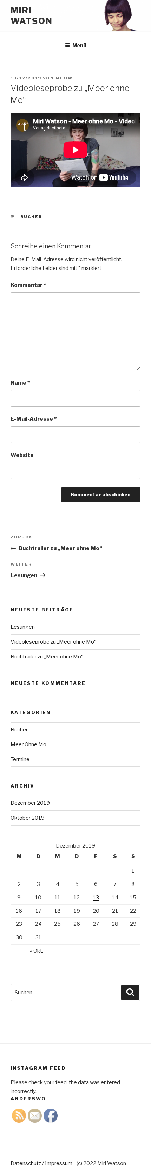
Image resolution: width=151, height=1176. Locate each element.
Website (22, 455)
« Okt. (36, 951)
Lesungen (23, 627)
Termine (20, 759)
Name (20, 383)
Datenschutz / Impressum (41, 1163)
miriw (64, 78)
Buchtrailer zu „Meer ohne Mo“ (47, 656)
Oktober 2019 (28, 818)
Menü (79, 45)
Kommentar (28, 285)
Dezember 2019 (30, 803)
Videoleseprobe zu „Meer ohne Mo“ (53, 642)
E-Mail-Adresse (34, 419)
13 (96, 897)
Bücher (31, 216)
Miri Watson (32, 15)
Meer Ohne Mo (28, 744)
